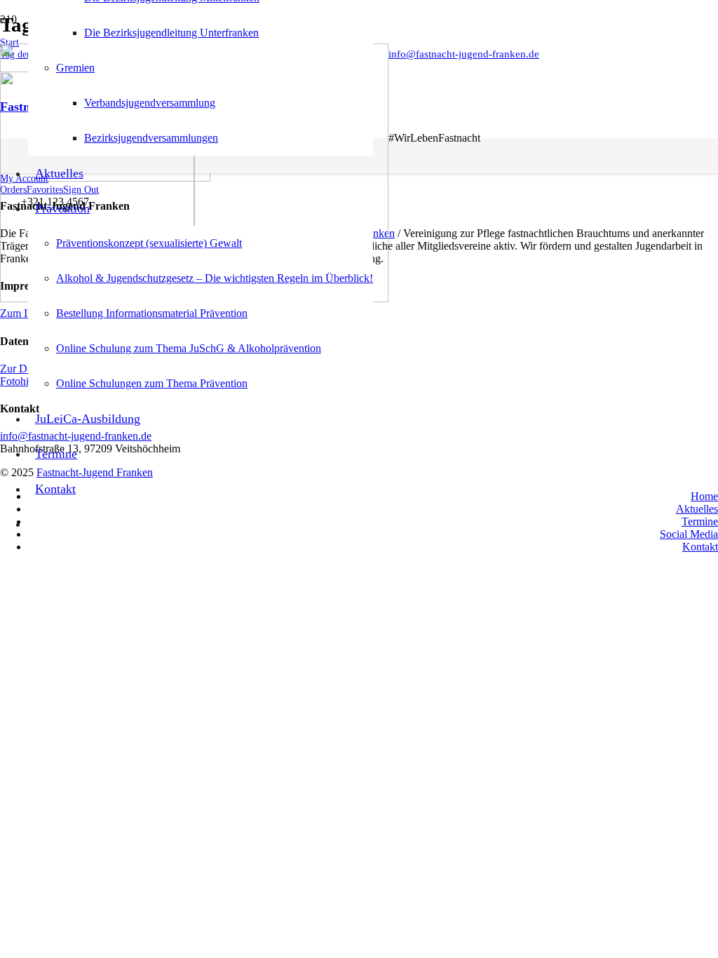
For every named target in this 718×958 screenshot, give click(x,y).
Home (704, 496)
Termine (700, 521)
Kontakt (700, 547)
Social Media (689, 534)
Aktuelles (697, 509)
